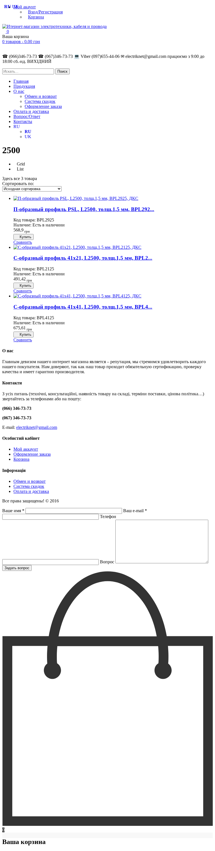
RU (16, 126)
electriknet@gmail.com (36, 427)
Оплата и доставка (31, 111)
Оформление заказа (43, 106)
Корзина (36, 17)
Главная (21, 81)
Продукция (24, 86)
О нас (18, 91)
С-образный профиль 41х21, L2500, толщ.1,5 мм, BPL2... (82, 258)
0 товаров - (21, 41)
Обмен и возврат (41, 96)
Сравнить (22, 242)
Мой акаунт (24, 6)
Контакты (22, 121)
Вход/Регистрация (45, 12)
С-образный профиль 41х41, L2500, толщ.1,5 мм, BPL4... (82, 307)
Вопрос (107, 561)
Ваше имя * (13, 510)
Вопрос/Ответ (26, 116)
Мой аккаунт (25, 449)
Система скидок (40, 101)
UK (28, 136)
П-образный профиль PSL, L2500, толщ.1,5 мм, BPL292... (83, 209)
